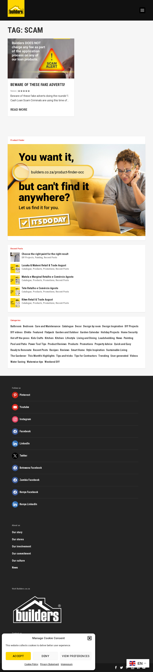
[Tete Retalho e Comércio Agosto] (15, 291)
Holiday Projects (110, 332)
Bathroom (15, 326)
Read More (18, 109)
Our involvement (21, 546)
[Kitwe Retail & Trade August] (15, 302)
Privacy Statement (49, 664)
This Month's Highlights (41, 355)
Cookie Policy (31, 664)
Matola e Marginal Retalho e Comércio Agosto (48, 276)
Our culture (18, 560)
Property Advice (104, 344)
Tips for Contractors (85, 355)
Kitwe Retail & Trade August (37, 299)
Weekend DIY (52, 361)
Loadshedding (106, 338)
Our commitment (21, 553)
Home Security (129, 332)
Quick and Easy (122, 344)
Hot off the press (19, 338)
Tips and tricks (64, 355)
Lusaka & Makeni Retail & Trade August (44, 265)
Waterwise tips (35, 361)
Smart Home (78, 350)
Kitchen (49, 338)
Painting (39, 257)
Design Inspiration (112, 326)
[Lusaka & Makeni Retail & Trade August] (15, 268)
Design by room (92, 326)
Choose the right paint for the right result (45, 253)
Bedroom (28, 326)
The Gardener (18, 355)
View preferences (75, 656)
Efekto (27, 332)
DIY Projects (28, 257)
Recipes (54, 350)
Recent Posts (50, 257)
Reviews (64, 350)
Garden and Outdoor (67, 332)
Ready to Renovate (21, 350)
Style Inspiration (95, 350)
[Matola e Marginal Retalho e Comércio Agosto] (15, 280)
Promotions (48, 269)
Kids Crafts (37, 338)
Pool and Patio (18, 344)
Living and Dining (87, 338)
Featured (38, 332)
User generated (119, 355)
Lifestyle (70, 338)
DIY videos (16, 332)
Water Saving (17, 361)
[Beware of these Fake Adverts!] (41, 58)
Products (37, 269)
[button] (89, 638)
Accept (18, 656)
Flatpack (49, 332)
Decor (78, 326)
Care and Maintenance (47, 326)
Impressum (67, 664)
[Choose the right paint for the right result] (15, 257)
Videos (134, 355)
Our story (17, 532)
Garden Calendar (89, 332)
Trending (103, 355)
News (13, 91)
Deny (45, 656)
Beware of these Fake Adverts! (37, 84)
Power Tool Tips (37, 344)
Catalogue (27, 269)
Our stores (18, 539)
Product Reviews (57, 344)
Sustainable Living (116, 350)
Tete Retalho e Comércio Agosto (40, 288)
